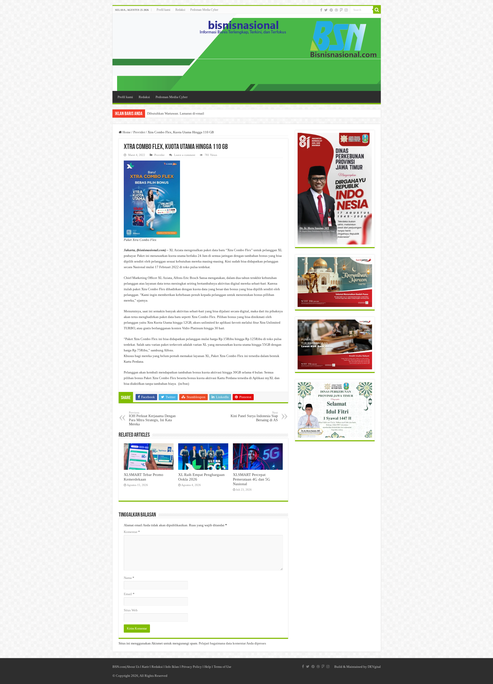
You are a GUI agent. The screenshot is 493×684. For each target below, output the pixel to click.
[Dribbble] (336, 10)
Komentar (132, 532)
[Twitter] (326, 10)
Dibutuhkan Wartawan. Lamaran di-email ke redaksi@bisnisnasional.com (198, 113)
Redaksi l (158, 667)
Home (126, 132)
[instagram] (346, 10)
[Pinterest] (331, 10)
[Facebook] (321, 10)
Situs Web (131, 610)
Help (207, 667)
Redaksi (180, 10)
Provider (139, 132)
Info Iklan (172, 667)
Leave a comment (184, 154)
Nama (129, 578)
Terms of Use (222, 667)
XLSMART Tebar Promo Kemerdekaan (143, 476)
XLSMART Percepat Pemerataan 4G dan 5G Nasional (251, 479)
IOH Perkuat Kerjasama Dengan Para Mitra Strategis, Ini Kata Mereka (152, 418)
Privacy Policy (192, 667)
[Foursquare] (341, 10)
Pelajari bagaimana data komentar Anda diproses (232, 643)
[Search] (377, 10)
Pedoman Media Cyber (204, 10)
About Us (132, 667)
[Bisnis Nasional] (246, 52)
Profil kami (163, 10)
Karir (145, 667)
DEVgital (374, 667)
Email (129, 594)
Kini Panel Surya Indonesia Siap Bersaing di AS (254, 416)
